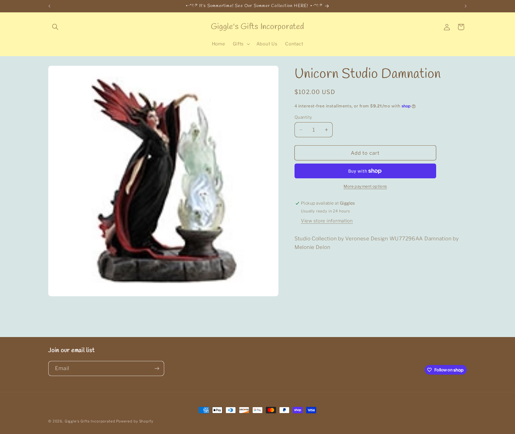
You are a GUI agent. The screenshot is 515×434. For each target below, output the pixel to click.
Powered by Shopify (134, 421)
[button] (55, 27)
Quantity (303, 117)
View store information (327, 220)
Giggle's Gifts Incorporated (90, 421)
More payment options (365, 186)
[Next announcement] (466, 6)
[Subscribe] (157, 368)
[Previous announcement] (49, 6)
